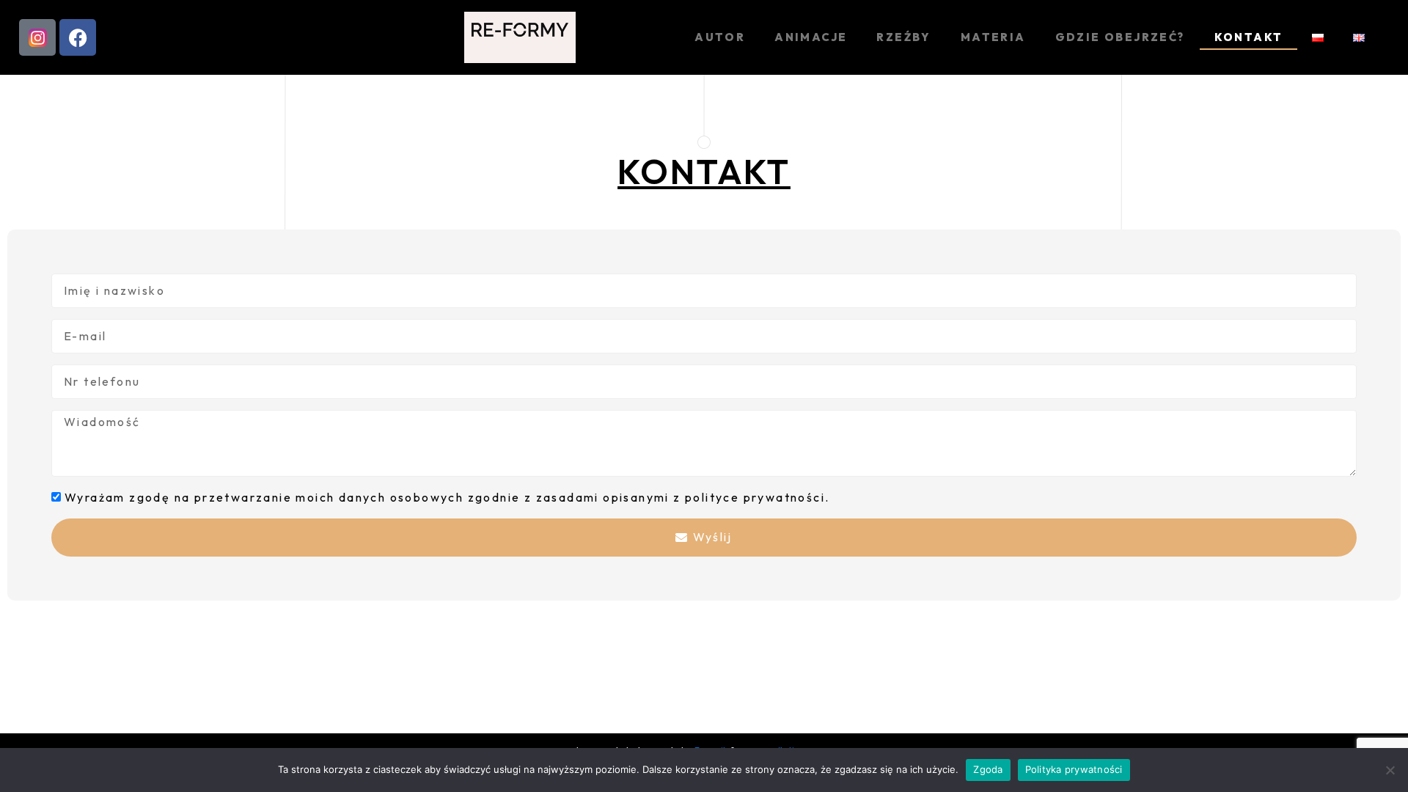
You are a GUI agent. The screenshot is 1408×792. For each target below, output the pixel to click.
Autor (719, 37)
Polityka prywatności (1074, 769)
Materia (993, 37)
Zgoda (987, 769)
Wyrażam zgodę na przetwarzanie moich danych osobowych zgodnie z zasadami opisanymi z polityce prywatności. (447, 497)
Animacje (810, 37)
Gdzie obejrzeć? (1120, 37)
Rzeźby (903, 37)
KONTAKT (704, 171)
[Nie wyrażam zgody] (1389, 770)
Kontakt (1248, 37)
